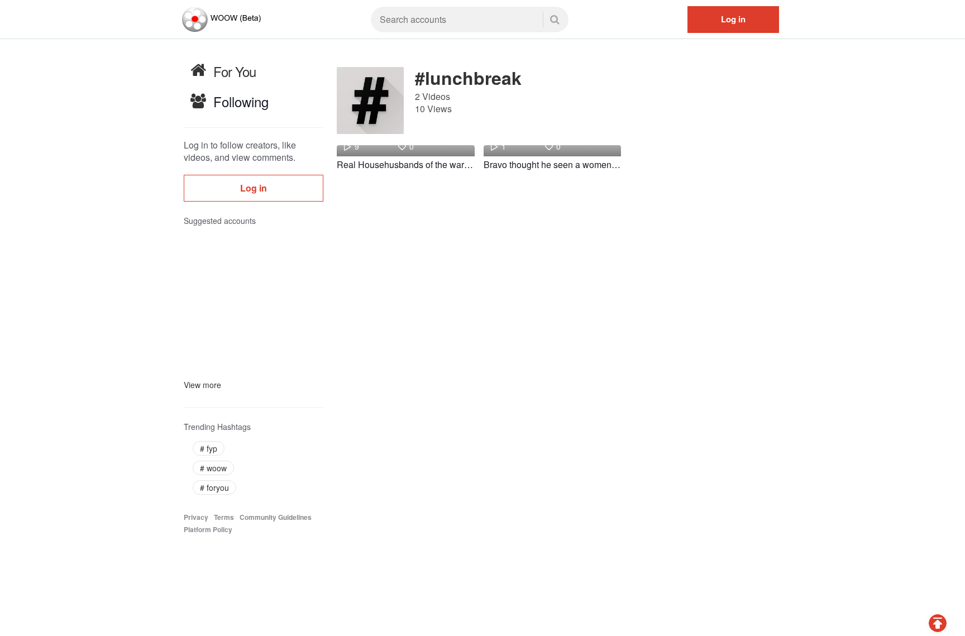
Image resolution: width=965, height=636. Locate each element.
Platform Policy (208, 529)
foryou (214, 487)
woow (213, 468)
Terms (224, 517)
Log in (733, 19)
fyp (208, 448)
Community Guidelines (276, 517)
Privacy (196, 517)
